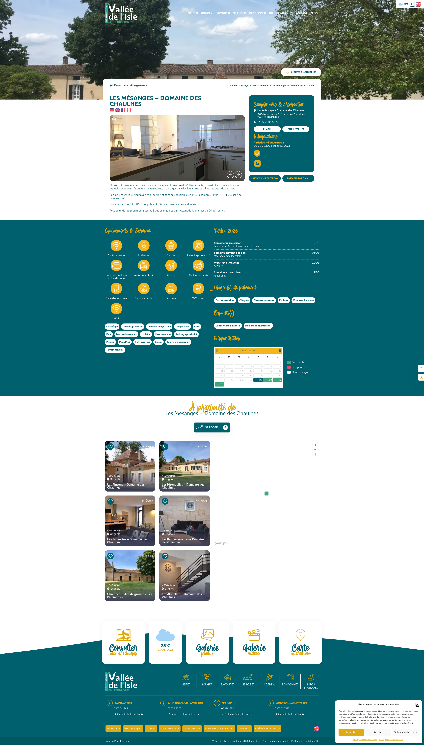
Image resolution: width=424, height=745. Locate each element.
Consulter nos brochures (219, 728)
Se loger (239, 13)
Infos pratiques (281, 13)
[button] (417, 704)
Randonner (257, 13)
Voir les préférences (405, 732)
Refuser (378, 732)
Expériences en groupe (267, 728)
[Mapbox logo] (222, 543)
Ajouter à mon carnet (303, 72)
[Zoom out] (315, 449)
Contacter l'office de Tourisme (131, 714)
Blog (314, 13)
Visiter (193, 13)
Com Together (121, 741)
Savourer (223, 13)
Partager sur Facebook (264, 178)
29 (270, 380)
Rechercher (113, 728)
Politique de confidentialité (365, 739)
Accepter (351, 732)
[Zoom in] (315, 444)
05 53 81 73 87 (174, 708)
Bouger (206, 13)
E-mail (267, 129)
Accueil (234, 85)
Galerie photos (192, 728)
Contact (151, 728)
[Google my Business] (257, 163)
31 (222, 384)
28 (260, 380)
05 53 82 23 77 (282, 708)
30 (280, 380)
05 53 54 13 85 (121, 708)
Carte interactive (169, 728)
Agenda (301, 13)
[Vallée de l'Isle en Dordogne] (121, 13)
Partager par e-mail (298, 178)
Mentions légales (281, 741)
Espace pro (244, 728)
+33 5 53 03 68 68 (268, 122)
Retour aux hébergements (130, 85)
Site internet (296, 129)
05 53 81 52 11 (227, 708)
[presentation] (230, 174)
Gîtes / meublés (260, 85)
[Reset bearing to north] (315, 454)
